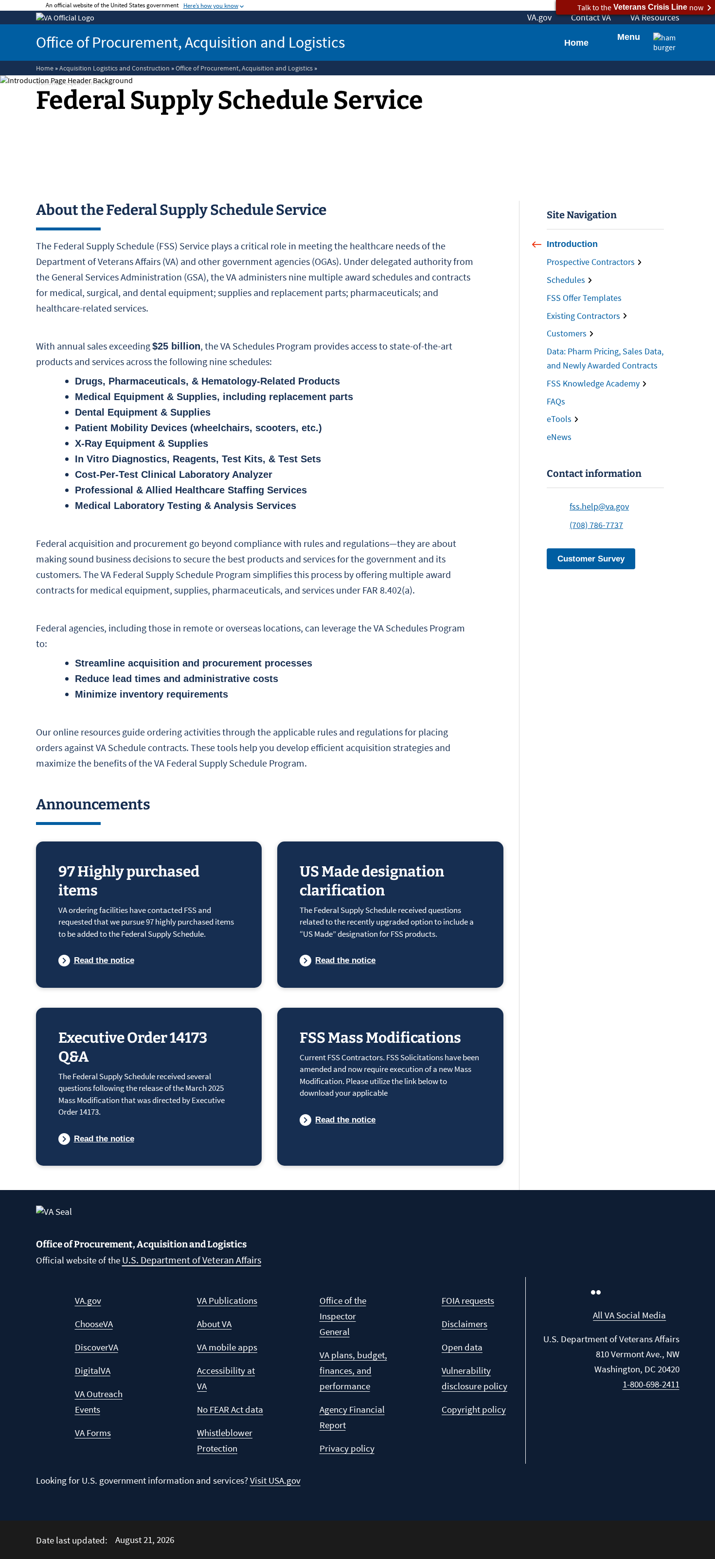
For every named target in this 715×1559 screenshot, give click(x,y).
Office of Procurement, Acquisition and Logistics (190, 42)
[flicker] (596, 1292)
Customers (567, 333)
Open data (462, 1347)
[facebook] (576, 1292)
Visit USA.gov (275, 1480)
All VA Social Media (629, 1315)
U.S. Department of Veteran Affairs (191, 1260)
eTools (559, 418)
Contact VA (591, 17)
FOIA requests (468, 1300)
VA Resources (654, 17)
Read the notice (104, 960)
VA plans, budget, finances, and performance (353, 1370)
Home (576, 43)
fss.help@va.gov (599, 506)
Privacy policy (347, 1448)
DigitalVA (92, 1370)
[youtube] (635, 1292)
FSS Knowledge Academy (593, 383)
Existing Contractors (583, 315)
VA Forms (93, 1432)
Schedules (566, 279)
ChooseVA (94, 1324)
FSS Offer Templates (584, 297)
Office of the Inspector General (343, 1316)
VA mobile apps (227, 1347)
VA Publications (227, 1300)
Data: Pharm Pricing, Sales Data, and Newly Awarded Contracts (605, 358)
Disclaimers (464, 1324)
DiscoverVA (96, 1347)
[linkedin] (673, 1292)
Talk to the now (640, 7)
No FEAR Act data (230, 1409)
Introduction (572, 244)
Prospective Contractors (591, 261)
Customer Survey (591, 558)
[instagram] (615, 1292)
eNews (559, 436)
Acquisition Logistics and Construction (114, 68)
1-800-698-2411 (651, 1384)
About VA (214, 1324)
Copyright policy (474, 1409)
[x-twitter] (654, 1292)
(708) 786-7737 (596, 524)
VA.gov (539, 17)
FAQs (556, 401)
